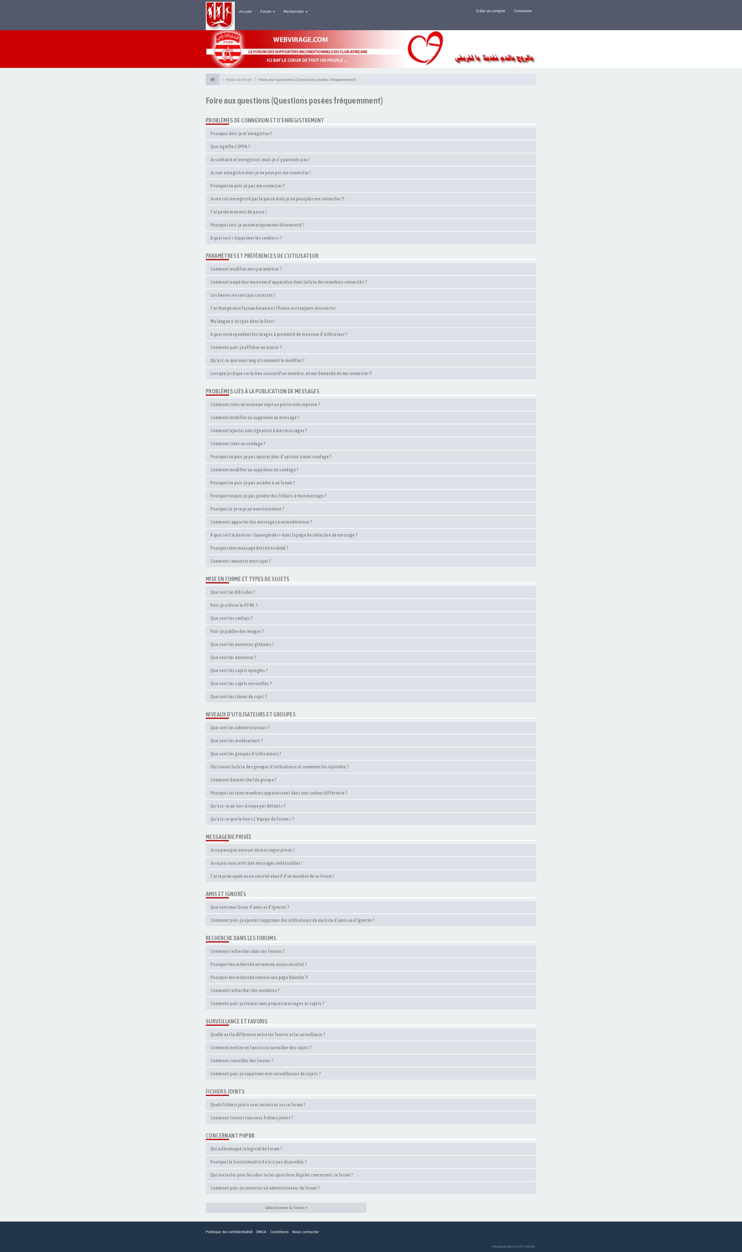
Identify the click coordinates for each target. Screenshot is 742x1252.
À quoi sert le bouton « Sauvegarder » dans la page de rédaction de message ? (283, 535)
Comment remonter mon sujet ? (240, 561)
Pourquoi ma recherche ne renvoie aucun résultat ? (258, 964)
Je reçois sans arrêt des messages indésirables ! (256, 863)
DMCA (261, 1231)
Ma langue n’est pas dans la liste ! (242, 321)
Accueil (245, 11)
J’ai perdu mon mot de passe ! (238, 211)
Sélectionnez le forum (285, 1207)
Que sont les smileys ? (231, 618)
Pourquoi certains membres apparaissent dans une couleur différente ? (278, 792)
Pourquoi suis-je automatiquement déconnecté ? (257, 224)
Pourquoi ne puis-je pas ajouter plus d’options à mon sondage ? (270, 456)
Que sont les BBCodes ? (232, 592)
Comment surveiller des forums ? (241, 1060)
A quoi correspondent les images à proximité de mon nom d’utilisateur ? (278, 334)
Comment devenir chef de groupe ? (243, 779)
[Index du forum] (212, 79)
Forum (266, 11)
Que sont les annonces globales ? (242, 644)
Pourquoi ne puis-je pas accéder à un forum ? (252, 482)
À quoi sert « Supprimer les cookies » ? (246, 237)
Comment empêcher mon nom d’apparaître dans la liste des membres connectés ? (288, 282)
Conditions (279, 1231)
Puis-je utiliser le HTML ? (233, 605)
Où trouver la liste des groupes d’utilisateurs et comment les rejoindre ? (279, 766)
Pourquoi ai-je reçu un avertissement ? (247, 508)
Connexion (523, 10)
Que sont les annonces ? (233, 657)
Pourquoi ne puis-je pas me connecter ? (247, 185)
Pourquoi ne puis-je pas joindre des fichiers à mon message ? (268, 495)
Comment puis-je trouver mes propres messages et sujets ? (267, 1003)
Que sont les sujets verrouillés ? (241, 683)
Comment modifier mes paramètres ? (246, 269)
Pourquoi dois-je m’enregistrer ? (241, 133)
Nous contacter (305, 1231)
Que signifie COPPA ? (230, 146)
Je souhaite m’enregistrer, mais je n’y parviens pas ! (260, 159)
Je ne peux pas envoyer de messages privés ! (252, 850)
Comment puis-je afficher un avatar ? (245, 347)
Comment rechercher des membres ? (245, 990)
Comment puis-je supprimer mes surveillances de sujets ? (265, 1073)
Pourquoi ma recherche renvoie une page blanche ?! (259, 977)
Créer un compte (490, 10)
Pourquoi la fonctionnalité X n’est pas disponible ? (258, 1161)
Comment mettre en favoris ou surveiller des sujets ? (261, 1047)
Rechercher (294, 11)
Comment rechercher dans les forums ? (247, 951)
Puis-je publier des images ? (237, 631)
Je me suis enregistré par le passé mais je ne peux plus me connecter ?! (277, 198)
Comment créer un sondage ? (237, 443)
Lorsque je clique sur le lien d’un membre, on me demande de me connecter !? (291, 373)
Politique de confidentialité (229, 1231)
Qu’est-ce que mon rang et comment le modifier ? (257, 360)
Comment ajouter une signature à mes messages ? (258, 430)
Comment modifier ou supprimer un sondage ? (254, 469)
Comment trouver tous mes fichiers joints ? (251, 1117)
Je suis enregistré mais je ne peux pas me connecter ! (260, 172)
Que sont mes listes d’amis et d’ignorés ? (249, 907)
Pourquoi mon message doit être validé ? (249, 548)
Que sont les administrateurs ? (240, 727)
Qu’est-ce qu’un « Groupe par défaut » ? (247, 805)
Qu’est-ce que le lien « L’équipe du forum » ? (252, 819)
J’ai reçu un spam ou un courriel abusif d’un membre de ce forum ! (272, 876)
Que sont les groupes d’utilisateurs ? (245, 753)
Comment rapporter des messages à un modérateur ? (261, 521)
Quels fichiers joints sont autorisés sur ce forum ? (257, 1104)
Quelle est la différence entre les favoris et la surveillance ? (267, 1034)
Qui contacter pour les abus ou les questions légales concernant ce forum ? (281, 1174)
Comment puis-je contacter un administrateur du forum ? (265, 1188)
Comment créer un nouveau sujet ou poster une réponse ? (265, 404)
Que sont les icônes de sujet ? (238, 696)
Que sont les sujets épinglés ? (239, 670)
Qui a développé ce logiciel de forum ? (246, 1148)
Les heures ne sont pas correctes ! (242, 295)
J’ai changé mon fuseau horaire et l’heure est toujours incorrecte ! (273, 308)
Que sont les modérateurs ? (236, 740)
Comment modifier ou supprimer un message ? (254, 417)
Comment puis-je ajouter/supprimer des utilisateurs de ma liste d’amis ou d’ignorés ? (292, 920)
